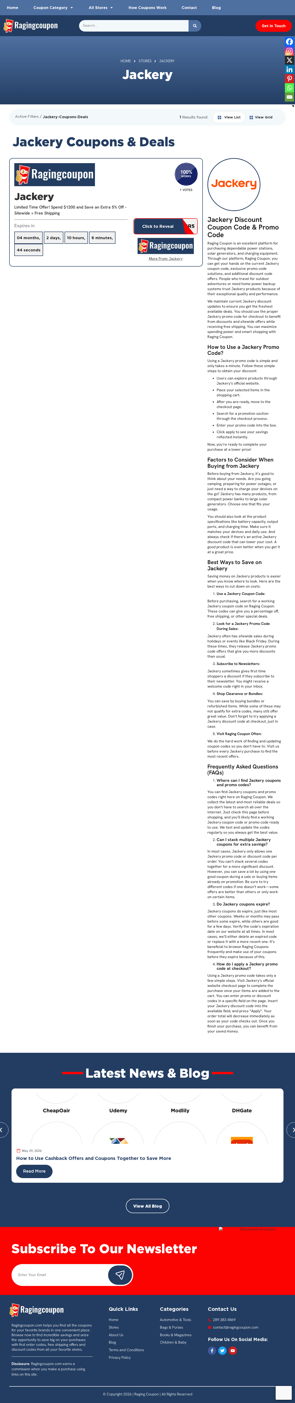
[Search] (195, 26)
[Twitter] (222, 1351)
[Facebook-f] (212, 1351)
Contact (189, 8)
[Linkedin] (289, 69)
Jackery (176, 258)
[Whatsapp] (289, 87)
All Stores (98, 8)
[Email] (289, 97)
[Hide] (293, 106)
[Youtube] (233, 1351)
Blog (216, 8)
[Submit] (120, 1275)
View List (232, 117)
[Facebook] (289, 41)
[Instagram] (289, 51)
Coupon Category (50, 8)
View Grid (263, 117)
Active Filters (27, 116)
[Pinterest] (289, 78)
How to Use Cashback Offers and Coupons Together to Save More (93, 1158)
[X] (289, 60)
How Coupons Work (147, 8)
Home (12, 8)
